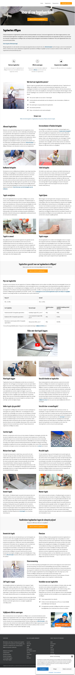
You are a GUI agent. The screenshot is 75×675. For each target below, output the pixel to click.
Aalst (51, 649)
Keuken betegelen (7, 663)
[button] (72, 656)
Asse (28, 663)
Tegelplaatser (5, 673)
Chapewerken (6, 660)
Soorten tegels (51, 126)
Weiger (55, 669)
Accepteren (43, 669)
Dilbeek (28, 653)
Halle (28, 654)
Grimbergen (29, 656)
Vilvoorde (29, 651)
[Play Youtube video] (37, 352)
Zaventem (29, 662)
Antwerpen (53, 651)
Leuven (28, 649)
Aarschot (29, 665)
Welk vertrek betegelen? (25, 126)
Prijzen (45, 126)
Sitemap (10, 673)
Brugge (52, 653)
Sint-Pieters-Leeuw (31, 658)
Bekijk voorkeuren (67, 669)
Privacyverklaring (57, 672)
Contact (31, 673)
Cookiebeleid (51, 672)
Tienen (28, 660)
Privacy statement (15, 673)
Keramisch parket (7, 662)
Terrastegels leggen (7, 665)
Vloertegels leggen (7, 667)
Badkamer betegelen (8, 658)
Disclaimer (27, 673)
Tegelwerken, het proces (38, 126)
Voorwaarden (22, 673)
